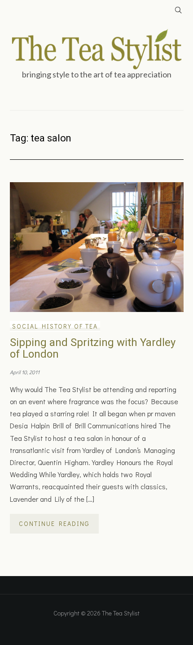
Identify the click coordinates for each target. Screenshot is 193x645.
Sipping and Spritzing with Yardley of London (92, 348)
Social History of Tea (55, 326)
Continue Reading (54, 523)
